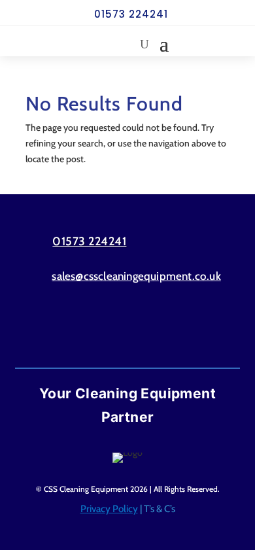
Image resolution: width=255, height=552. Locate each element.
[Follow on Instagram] (153, 328)
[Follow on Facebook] (102, 328)
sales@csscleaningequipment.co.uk (136, 276)
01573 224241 (131, 14)
